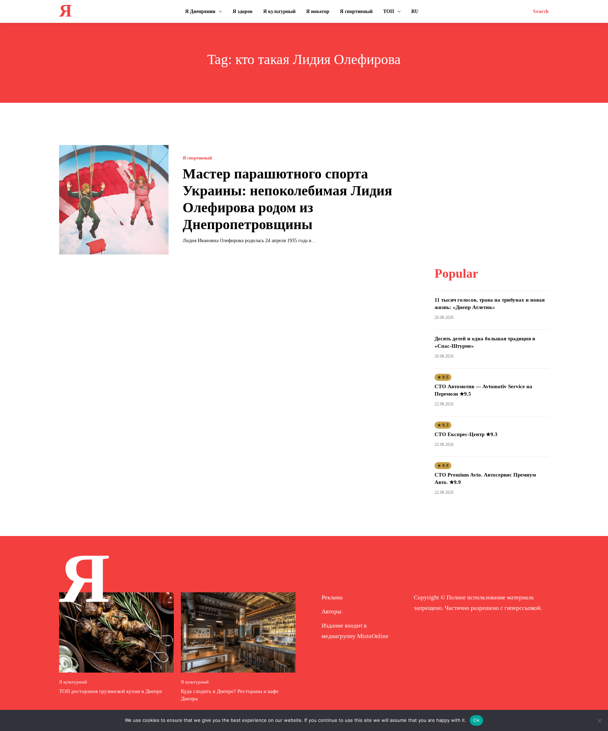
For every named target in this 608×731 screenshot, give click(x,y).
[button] (541, 11)
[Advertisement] (491, 189)
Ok (476, 720)
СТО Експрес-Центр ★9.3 (466, 434)
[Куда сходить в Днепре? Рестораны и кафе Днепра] (238, 632)
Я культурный (73, 682)
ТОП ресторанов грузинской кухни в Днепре (110, 691)
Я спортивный (197, 158)
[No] (599, 720)
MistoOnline (372, 636)
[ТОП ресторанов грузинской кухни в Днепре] (116, 632)
